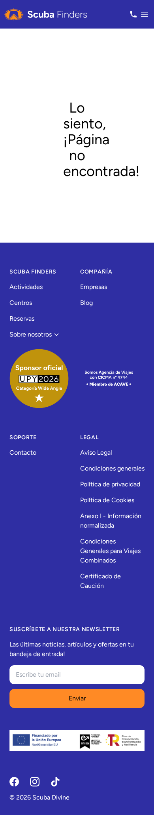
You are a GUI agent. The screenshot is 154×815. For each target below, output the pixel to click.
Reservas (21, 318)
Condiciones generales (112, 468)
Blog (86, 302)
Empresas (93, 287)
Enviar (77, 698)
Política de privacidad (110, 484)
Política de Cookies (107, 500)
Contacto (22, 452)
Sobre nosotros (30, 334)
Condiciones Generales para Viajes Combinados (110, 551)
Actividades (26, 287)
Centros (20, 302)
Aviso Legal (96, 452)
